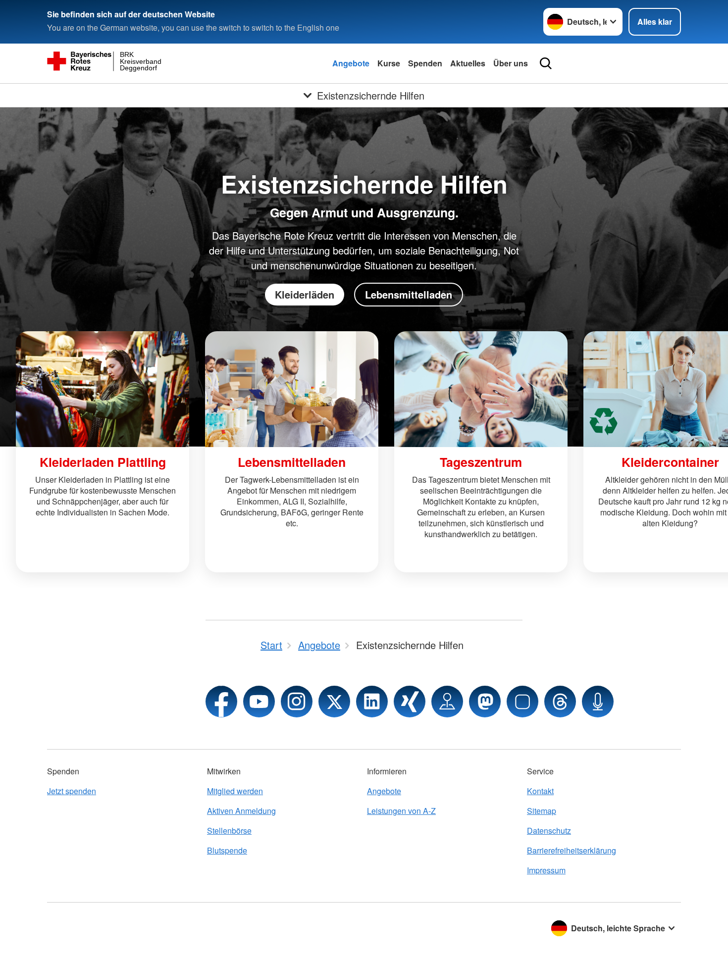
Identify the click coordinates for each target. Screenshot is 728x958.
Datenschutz (549, 830)
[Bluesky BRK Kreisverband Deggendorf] (522, 701)
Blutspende (227, 850)
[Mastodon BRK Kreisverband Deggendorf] (485, 701)
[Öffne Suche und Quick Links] (546, 63)
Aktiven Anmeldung (241, 810)
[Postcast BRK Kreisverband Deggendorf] (598, 701)
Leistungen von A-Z (401, 810)
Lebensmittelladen (408, 294)
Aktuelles (467, 63)
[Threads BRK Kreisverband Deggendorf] (560, 701)
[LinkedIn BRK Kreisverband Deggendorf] (372, 701)
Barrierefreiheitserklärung (571, 850)
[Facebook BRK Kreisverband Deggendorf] (221, 701)
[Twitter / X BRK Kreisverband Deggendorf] (334, 701)
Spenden (425, 63)
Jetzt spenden (71, 791)
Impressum (546, 870)
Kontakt (540, 791)
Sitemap (541, 810)
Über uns (510, 63)
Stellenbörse (229, 830)
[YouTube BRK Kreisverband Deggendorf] (259, 701)
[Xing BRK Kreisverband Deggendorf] (409, 701)
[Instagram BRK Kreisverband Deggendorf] (296, 701)
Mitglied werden (235, 791)
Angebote (350, 63)
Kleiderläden (304, 294)
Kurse (388, 63)
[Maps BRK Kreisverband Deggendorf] (447, 701)
